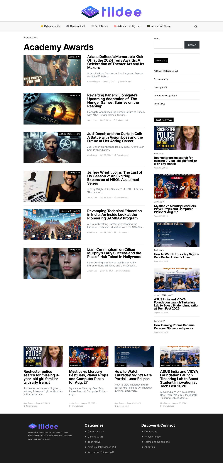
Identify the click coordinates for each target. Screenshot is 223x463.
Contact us (150, 431)
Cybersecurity (161, 79)
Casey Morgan (93, 82)
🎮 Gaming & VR (75, 26)
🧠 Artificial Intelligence (127, 26)
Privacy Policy (152, 436)
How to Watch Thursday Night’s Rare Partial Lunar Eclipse (176, 255)
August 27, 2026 (161, 168)
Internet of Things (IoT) (70, 211)
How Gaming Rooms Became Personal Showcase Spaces (174, 326)
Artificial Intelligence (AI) (69, 134)
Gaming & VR (74, 57)
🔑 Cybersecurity (50, 26)
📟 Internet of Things (159, 26)
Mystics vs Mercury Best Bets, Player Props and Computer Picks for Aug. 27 (175, 209)
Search (157, 38)
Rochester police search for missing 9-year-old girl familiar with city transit (175, 161)
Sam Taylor (28, 403)
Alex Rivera (92, 155)
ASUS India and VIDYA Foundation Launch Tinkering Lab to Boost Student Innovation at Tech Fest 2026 (176, 304)
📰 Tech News (99, 26)
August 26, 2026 (161, 261)
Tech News (159, 103)
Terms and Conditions (157, 441)
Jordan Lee (92, 120)
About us (149, 446)
